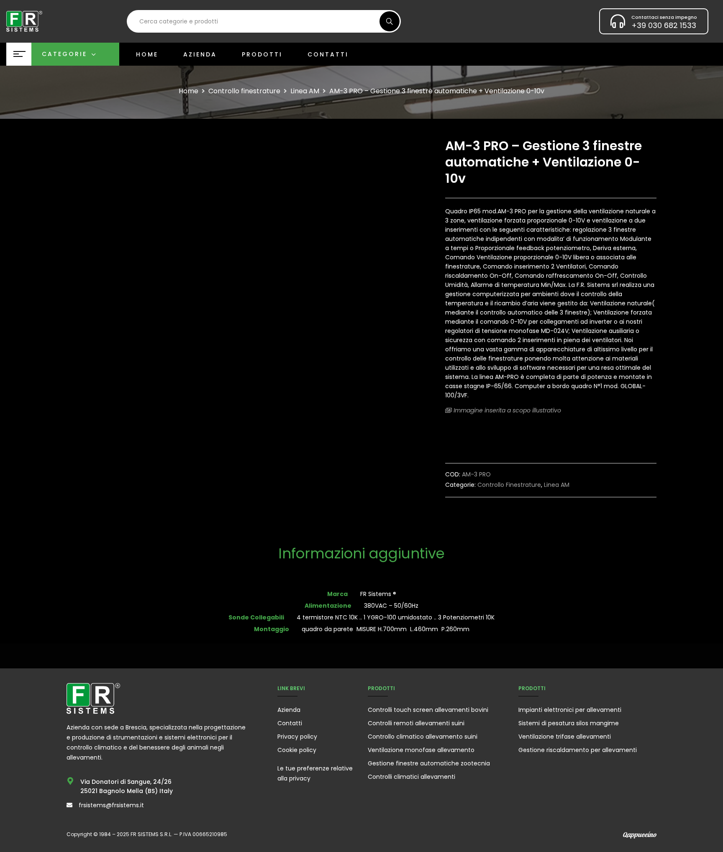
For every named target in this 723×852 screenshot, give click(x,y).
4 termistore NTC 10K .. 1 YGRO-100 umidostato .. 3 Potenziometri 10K (396, 617)
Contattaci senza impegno (664, 17)
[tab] (361, 554)
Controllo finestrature (244, 91)
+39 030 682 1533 (663, 25)
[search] (389, 21)
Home (188, 91)
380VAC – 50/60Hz (391, 605)
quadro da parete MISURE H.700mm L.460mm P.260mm (385, 629)
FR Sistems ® (378, 594)
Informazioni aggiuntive (361, 554)
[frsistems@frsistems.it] (69, 805)
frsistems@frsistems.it (111, 805)
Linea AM (304, 91)
